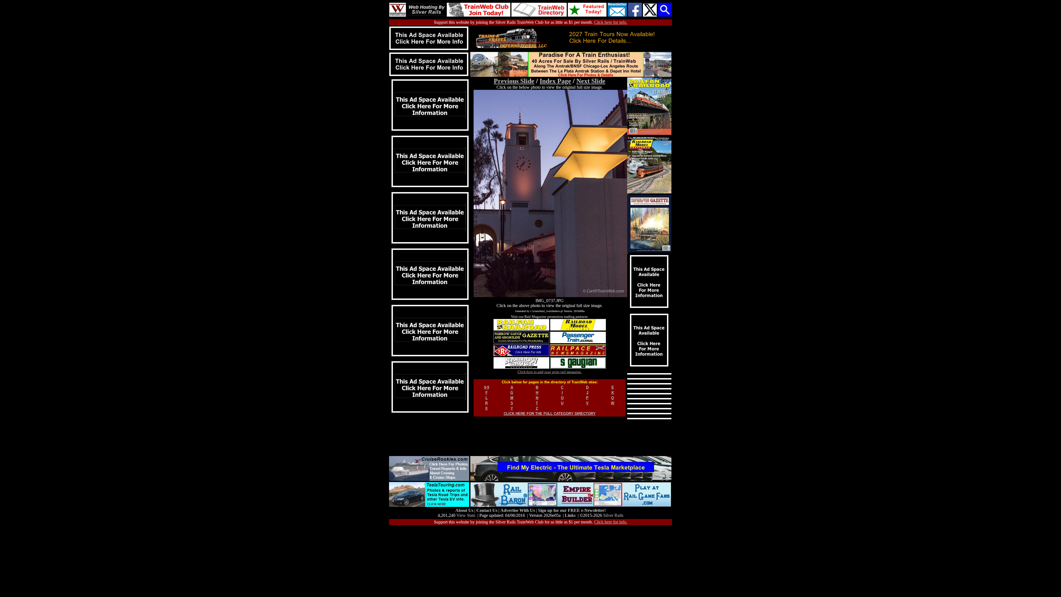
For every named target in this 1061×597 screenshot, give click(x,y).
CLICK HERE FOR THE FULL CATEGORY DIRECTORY (550, 414)
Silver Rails (613, 515)
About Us (464, 510)
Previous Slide (514, 81)
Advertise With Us (518, 510)
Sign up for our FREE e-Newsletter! (572, 510)
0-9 (486, 387)
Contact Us (487, 510)
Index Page (555, 81)
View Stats (465, 515)
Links (570, 515)
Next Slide (590, 81)
